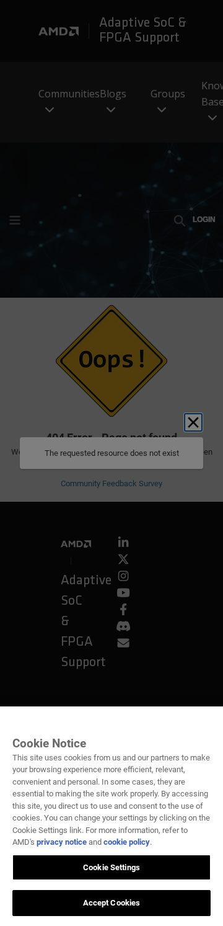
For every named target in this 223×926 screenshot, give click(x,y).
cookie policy (126, 842)
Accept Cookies (112, 902)
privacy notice (62, 842)
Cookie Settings (111, 867)
